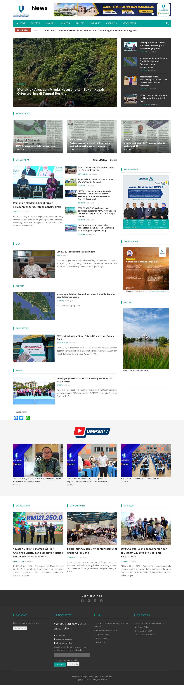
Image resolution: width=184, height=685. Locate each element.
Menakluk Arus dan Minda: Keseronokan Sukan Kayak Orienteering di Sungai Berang (60, 91)
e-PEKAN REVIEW (64, 639)
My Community (103, 638)
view (38, 458)
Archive (110, 23)
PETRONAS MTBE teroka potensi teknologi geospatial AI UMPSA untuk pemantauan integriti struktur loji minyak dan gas (97, 212)
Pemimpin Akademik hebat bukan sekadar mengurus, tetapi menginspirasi (152, 45)
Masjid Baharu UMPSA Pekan (136, 370)
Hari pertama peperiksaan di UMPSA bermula (140, 478)
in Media (65, 23)
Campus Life (18, 561)
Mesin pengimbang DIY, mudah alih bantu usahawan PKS (144, 144)
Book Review (62, 343)
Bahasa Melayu (100, 160)
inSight (50, 23)
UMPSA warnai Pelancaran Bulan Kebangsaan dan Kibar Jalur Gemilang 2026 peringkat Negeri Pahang (96, 228)
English (113, 160)
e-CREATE (60, 635)
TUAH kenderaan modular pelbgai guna (35, 146)
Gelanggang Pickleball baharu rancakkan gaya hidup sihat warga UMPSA (85, 380)
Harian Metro (22, 142)
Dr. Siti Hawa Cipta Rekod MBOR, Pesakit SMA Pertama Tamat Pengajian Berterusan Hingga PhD (91, 30)
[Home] (31, 10)
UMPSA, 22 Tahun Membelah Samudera (76, 251)
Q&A (58, 255)
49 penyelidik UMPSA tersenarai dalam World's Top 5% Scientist (96, 180)
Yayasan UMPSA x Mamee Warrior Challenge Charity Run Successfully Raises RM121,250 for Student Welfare (38, 552)
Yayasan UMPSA (103, 634)
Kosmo (127, 139)
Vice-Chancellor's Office (106, 630)
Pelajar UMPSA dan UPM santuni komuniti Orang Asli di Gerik (153, 98)
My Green (100, 642)
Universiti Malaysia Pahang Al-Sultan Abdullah (92, 676)
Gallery (80, 23)
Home (22, 23)
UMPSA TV (95, 23)
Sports (60, 385)
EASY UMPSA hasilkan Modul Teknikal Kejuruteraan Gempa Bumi (85, 337)
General (143, 52)
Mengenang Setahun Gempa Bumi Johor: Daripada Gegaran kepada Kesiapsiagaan (153, 62)
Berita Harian (76, 139)
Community (145, 104)
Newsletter (130, 23)
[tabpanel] (65, 201)
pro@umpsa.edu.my (146, 634)
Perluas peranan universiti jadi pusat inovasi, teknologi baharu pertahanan (90, 144)
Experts (35, 23)
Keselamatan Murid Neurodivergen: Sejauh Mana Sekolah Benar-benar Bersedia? (153, 81)
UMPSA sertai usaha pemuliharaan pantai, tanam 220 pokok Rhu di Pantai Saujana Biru (144, 552)
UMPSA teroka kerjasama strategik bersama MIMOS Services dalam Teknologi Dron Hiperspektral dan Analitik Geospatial (94, 195)
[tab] (101, 160)
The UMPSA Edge (64, 643)
